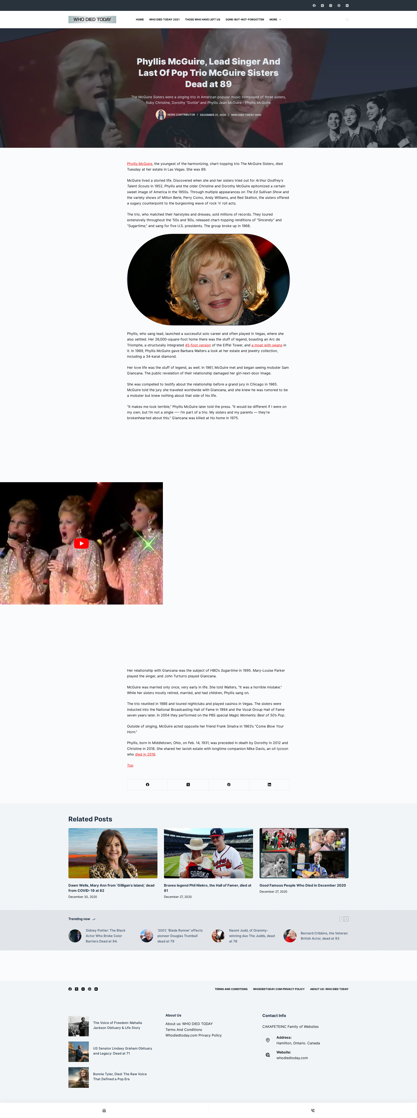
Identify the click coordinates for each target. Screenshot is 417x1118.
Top (130, 765)
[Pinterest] (339, 5)
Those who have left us (202, 19)
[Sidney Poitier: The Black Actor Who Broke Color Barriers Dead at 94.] (74, 935)
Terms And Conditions (231, 989)
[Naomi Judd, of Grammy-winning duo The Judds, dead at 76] (218, 935)
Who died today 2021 (164, 19)
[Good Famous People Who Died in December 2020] (304, 853)
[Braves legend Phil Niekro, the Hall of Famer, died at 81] (208, 853)
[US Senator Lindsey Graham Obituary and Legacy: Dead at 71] (78, 1052)
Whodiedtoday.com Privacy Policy (279, 989)
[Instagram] (330, 5)
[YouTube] (347, 5)
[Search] (347, 19)
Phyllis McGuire (139, 163)
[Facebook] (314, 5)
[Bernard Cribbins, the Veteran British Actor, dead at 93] (289, 935)
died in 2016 (145, 754)
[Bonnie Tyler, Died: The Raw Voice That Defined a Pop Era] (78, 1077)
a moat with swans (267, 345)
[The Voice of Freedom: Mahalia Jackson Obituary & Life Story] (78, 1026)
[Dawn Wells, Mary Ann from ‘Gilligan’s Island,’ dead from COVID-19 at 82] (112, 853)
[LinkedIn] (269, 784)
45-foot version (198, 345)
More (273, 19)
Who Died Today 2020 (246, 114)
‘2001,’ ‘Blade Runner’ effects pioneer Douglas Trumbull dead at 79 (180, 935)
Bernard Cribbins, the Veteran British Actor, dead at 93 (324, 936)
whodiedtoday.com (292, 1058)
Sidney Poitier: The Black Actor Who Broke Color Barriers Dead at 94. (105, 935)
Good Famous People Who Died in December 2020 (303, 885)
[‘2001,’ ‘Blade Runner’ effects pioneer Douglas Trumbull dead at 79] (146, 935)
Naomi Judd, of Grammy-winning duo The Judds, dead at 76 (252, 935)
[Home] (104, 1110)
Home (140, 19)
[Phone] (313, 1110)
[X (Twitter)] (322, 5)
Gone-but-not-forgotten (245, 19)
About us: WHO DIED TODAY (329, 989)
